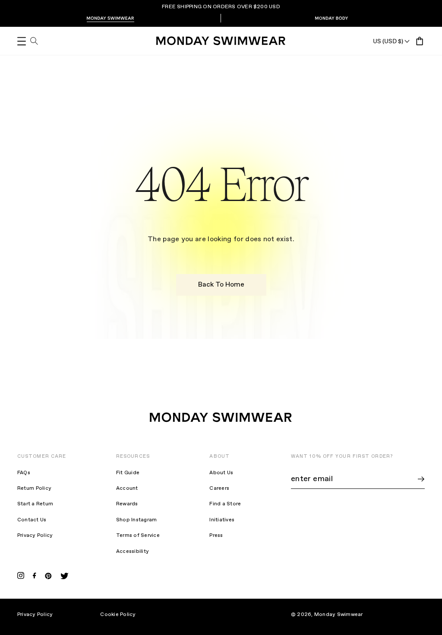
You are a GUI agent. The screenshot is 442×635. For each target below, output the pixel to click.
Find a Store (225, 504)
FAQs (23, 472)
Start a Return (35, 504)
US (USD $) (388, 41)
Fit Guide (127, 472)
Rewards (127, 504)
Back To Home (221, 284)
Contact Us (31, 520)
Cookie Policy (118, 615)
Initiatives (221, 520)
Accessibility (132, 551)
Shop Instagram (136, 520)
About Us (221, 472)
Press (216, 535)
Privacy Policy (35, 535)
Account (127, 488)
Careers (219, 488)
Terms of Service (138, 535)
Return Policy (34, 488)
